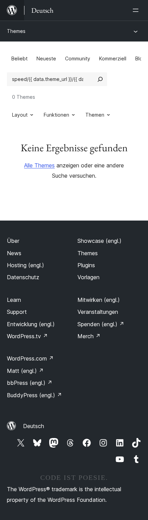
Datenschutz (23, 277)
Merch (89, 336)
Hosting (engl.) (25, 265)
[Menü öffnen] (137, 10)
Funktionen (56, 115)
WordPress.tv (27, 336)
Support (17, 311)
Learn (14, 299)
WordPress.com (30, 358)
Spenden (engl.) (100, 324)
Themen (94, 115)
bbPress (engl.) (29, 382)
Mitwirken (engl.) (98, 299)
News (14, 253)
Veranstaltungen (97, 311)
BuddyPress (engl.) (34, 395)
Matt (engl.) (25, 370)
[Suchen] (100, 79)
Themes (16, 31)
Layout (20, 115)
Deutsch (33, 426)
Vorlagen (88, 277)
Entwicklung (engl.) (31, 324)
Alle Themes (39, 165)
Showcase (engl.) (99, 240)
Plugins (86, 265)
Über (13, 240)
